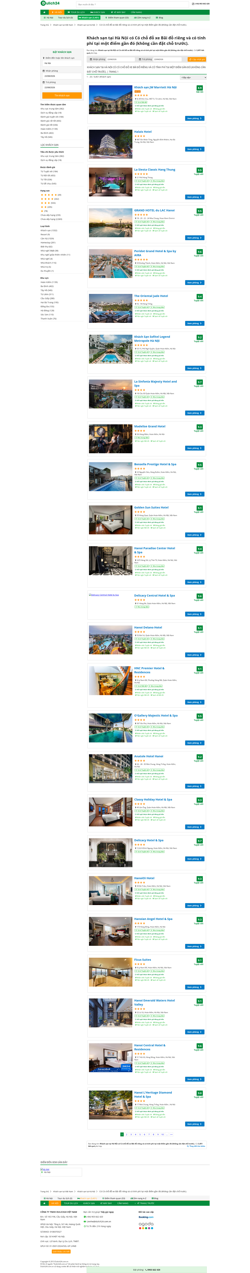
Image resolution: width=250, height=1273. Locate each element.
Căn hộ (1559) (47, 238)
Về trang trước (145, 1203)
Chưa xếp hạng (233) (50, 215)
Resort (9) (45, 234)
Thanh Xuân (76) (48, 318)
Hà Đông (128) (47, 310)
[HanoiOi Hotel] (110, 890)
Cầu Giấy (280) (47, 298)
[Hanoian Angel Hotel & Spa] (110, 931)
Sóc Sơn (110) (47, 314)
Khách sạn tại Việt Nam (63, 25)
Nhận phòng (51, 70)
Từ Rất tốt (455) (48, 175)
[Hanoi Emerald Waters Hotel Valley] (110, 1012)
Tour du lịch (78, 12)
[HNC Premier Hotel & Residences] (110, 680)
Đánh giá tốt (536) (49, 124)
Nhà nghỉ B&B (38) (49, 250)
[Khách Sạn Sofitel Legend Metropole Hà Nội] (110, 349)
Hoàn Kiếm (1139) (49, 129)
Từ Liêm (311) (47, 294)
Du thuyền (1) (47, 270)
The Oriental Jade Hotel (151, 296)
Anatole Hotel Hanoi (148, 756)
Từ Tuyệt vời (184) (49, 171)
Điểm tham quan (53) (118, 17)
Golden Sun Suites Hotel (151, 507)
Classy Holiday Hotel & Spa (153, 799)
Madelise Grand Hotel (149, 426)
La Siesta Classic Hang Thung (154, 169)
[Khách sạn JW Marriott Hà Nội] (110, 99)
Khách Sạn (99, 12)
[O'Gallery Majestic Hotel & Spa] (110, 727)
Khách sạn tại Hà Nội (86, 25)
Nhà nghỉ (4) (47, 258)
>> (171, 1134)
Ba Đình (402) (47, 133)
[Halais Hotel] (110, 144)
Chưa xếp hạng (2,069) (51, 219)
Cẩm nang (136, 12)
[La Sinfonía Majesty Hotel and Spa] (110, 394)
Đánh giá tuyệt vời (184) (52, 116)
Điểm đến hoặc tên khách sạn (60, 58)
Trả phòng (50, 82)
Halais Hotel (143, 132)
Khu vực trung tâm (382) (52, 108)
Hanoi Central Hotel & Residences (150, 1047)
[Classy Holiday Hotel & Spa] (110, 811)
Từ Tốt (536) (46, 179)
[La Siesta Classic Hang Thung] (110, 182)
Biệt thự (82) (46, 246)
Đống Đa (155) (47, 306)
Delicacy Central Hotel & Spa (154, 595)
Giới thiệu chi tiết (61, 1251)
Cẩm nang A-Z (143, 17)
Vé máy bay (119, 12)
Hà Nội (58, 12)
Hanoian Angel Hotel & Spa (153, 919)
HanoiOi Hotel (144, 878)
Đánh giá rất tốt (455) (51, 120)
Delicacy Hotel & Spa (148, 840)
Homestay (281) (48, 242)
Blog (160, 17)
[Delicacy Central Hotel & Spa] (110, 594)
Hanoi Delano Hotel (148, 627)
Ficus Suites (142, 960)
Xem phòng (193, 118)
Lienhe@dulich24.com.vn (98, 1221)
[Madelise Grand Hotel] (110, 438)
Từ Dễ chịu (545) (48, 183)
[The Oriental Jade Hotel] (110, 308)
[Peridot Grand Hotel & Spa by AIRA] (110, 263)
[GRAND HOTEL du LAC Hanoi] (110, 222)
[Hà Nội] (45, 1169)
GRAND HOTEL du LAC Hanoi (154, 210)
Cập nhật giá (198, 59)
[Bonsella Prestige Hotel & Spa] (110, 476)
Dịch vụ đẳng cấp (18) (51, 112)
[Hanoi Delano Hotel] (110, 639)
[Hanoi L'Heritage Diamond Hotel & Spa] (110, 1105)
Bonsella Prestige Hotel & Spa (155, 464)
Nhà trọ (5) (46, 266)
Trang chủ (44, 25)
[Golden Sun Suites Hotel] (110, 519)
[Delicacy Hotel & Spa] (110, 852)
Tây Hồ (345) (46, 137)
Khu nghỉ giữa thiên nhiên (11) (55, 254)
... (167, 1134)
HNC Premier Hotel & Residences (149, 670)
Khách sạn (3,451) (90, 17)
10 (162, 1134)
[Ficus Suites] (110, 972)
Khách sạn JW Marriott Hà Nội (155, 87)
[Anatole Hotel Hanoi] (110, 768)
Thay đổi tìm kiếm (197, 1146)
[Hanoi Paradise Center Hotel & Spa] (110, 560)
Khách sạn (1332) (49, 230)
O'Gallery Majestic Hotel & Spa (156, 715)
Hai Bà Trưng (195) (49, 302)
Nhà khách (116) (48, 262)
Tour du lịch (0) (65, 17)
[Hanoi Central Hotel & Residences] (110, 1057)
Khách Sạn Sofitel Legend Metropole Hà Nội (152, 339)
